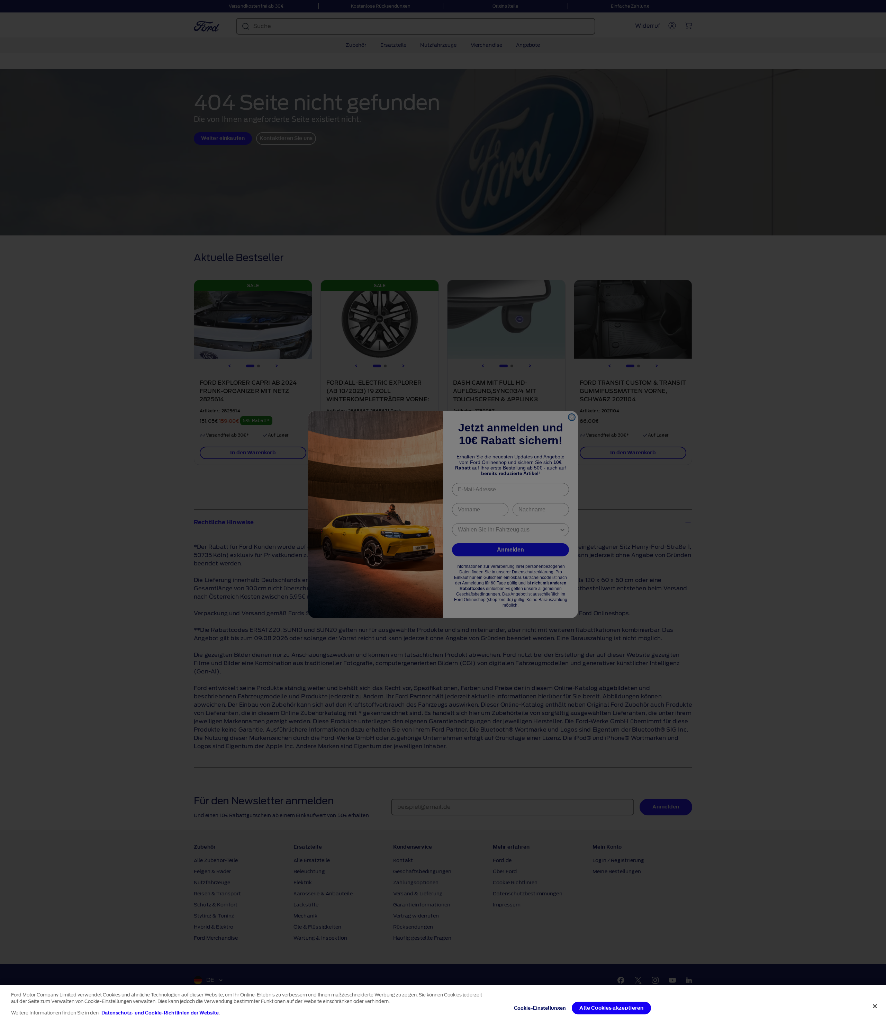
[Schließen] (875, 1006)
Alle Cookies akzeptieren (611, 1008)
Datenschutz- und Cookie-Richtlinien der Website (160, 1013)
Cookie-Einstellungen (540, 1008)
